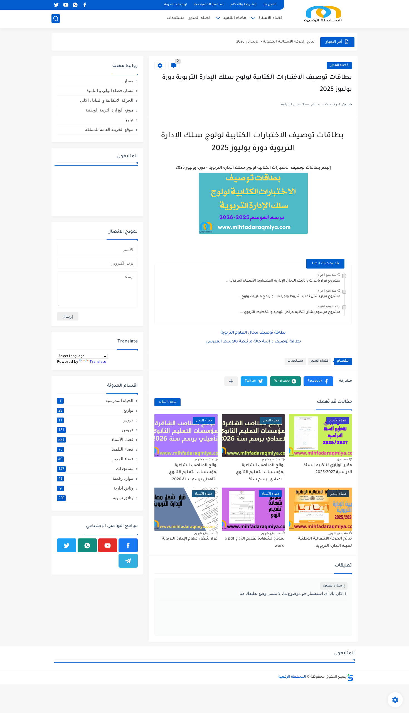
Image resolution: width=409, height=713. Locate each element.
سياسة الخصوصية (208, 5)
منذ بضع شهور (270, 459)
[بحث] (55, 18)
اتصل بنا (269, 5)
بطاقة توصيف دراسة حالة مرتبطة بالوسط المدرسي (254, 342)
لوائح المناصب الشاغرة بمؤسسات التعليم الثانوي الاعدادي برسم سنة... (260, 472)
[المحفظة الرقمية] (323, 13)
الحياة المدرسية (97, 400)
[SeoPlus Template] (350, 677)
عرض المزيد (167, 402)
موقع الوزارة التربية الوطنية (109, 110)
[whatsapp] (75, 5)
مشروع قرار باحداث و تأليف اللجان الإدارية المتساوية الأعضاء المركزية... (283, 281)
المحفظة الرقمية (292, 677)
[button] (318, 381)
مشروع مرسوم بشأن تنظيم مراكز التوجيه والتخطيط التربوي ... (290, 312)
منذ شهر (342, 459)
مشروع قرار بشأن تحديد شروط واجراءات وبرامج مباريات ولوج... (289, 297)
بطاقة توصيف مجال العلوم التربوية (254, 333)
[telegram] (128, 561)
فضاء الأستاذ (270, 18)
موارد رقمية (95, 478)
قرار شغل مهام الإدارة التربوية (190, 539)
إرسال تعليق (334, 586)
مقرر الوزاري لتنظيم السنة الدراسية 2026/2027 (274, 47)
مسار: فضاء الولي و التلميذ (110, 90)
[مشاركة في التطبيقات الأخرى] (231, 381)
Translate (98, 362)
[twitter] (56, 5)
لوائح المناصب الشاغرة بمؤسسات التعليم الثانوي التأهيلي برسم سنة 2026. (193, 472)
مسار (128, 80)
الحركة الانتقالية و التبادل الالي (106, 100)
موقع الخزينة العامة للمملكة (109, 129)
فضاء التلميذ (234, 18)
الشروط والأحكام (243, 5)
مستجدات (176, 18)
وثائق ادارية (97, 488)
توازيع (95, 410)
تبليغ (129, 119)
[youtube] (65, 5)
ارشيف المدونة (175, 5)
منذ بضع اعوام (326, 275)
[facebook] (84, 5)
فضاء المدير (200, 18)
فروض (95, 429)
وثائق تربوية (95, 497)
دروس (95, 420)
